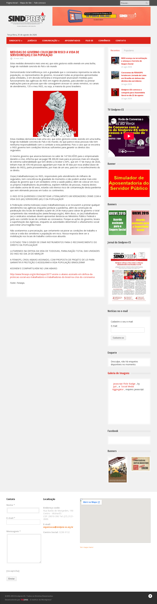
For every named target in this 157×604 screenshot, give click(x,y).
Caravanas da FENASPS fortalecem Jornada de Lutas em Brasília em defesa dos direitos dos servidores (133, 76)
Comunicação (50, 40)
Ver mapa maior (87, 547)
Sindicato (15, 40)
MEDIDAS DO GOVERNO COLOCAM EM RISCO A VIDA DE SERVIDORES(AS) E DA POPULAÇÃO (44, 53)
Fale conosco (40, 3)
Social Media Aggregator (123, 388)
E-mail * (10, 518)
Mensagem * (13, 531)
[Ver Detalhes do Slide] (101, 16)
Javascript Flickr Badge (124, 383)
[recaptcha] (12, 570)
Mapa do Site (26, 3)
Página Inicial (12, 3)
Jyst (115, 386)
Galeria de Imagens (118, 373)
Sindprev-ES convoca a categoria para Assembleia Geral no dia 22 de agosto (133, 92)
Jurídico (32, 40)
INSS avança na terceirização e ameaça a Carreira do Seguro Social (134, 61)
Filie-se (89, 40)
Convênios (104, 40)
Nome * (10, 505)
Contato (121, 40)
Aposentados (72, 40)
